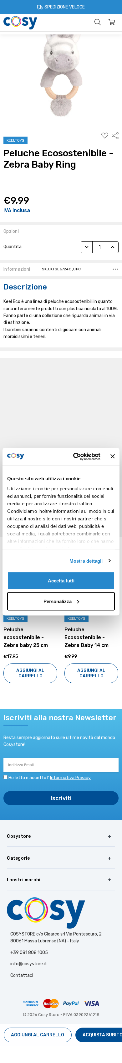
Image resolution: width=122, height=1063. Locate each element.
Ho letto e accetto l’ (49, 777)
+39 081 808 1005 (29, 952)
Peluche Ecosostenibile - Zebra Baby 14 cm (25, 637)
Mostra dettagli (86, 560)
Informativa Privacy (70, 777)
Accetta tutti (61, 580)
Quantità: (13, 246)
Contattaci (21, 975)
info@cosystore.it (28, 964)
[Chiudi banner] (112, 456)
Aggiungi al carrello (31, 673)
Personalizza (57, 601)
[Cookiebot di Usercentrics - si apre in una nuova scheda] (75, 456)
